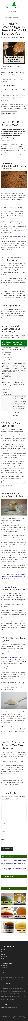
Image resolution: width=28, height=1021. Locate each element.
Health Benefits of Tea (7, 961)
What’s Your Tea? (5, 952)
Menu (15, 11)
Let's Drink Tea (14, 4)
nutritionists (12, 657)
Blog (2, 958)
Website (3, 840)
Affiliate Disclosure (6, 968)
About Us (3, 954)
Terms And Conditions (7, 963)
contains (18, 236)
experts (24, 291)
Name (3, 823)
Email (3, 831)
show (14, 113)
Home (3, 949)
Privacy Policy (5, 965)
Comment (4, 803)
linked (24, 625)
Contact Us (4, 956)
